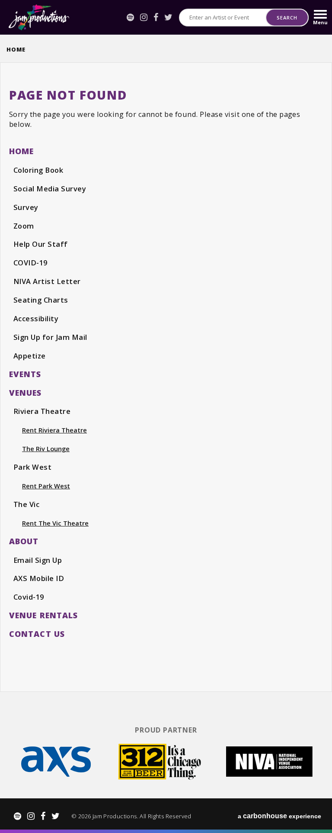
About (23, 541)
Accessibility (35, 318)
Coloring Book (38, 170)
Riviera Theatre (41, 411)
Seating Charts (40, 300)
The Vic (26, 504)
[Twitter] (168, 17)
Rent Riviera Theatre (54, 430)
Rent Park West (46, 485)
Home (16, 49)
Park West (32, 467)
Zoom (23, 226)
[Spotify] (130, 17)
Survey (25, 207)
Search (287, 17)
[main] (166, 376)
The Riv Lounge (46, 448)
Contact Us (37, 634)
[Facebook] (155, 17)
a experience (279, 816)
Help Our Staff (40, 244)
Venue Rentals (43, 615)
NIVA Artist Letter (47, 281)
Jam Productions (39, 17)
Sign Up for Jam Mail (50, 337)
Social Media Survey (49, 189)
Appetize (29, 356)
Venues (25, 392)
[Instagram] (143, 17)
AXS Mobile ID (38, 578)
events (25, 374)
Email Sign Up (37, 560)
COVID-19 (30, 263)
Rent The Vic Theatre (55, 523)
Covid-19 (28, 597)
